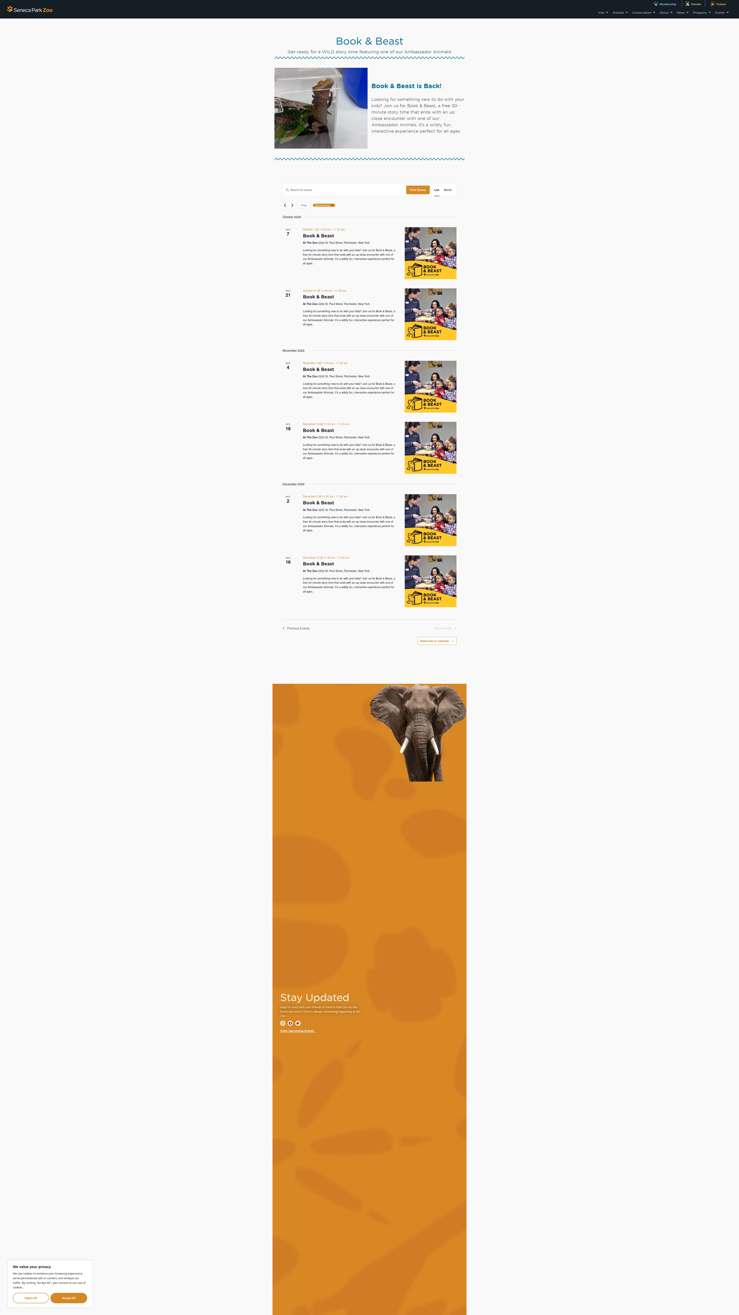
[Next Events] (292, 205)
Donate (696, 4)
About (664, 12)
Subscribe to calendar (434, 641)
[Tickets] (712, 3)
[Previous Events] (285, 205)
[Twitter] (297, 1023)
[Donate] (687, 3)
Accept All (68, 1298)
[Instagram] (282, 1023)
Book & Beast (318, 235)
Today (304, 205)
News (681, 12)
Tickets (721, 4)
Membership (667, 4)
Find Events (418, 190)
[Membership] (655, 3)
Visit (601, 12)
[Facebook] (290, 1023)
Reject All (31, 1298)
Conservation (641, 12)
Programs (700, 12)
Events (720, 12)
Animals (618, 12)
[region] (50, 1283)
